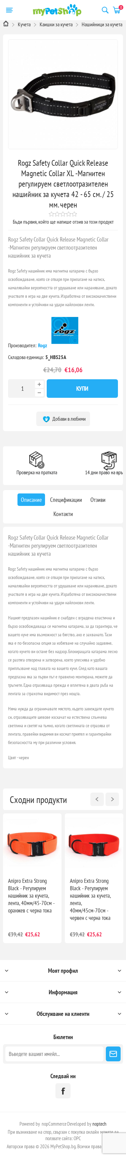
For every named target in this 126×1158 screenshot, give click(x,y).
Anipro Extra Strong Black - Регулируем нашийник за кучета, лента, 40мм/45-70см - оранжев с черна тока (31, 895)
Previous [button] (97, 799)
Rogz (43, 345)
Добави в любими (68, 418)
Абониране (113, 1054)
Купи (82, 388)
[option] (32, 878)
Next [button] (112, 799)
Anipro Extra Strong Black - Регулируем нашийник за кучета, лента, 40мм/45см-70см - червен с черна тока (90, 899)
